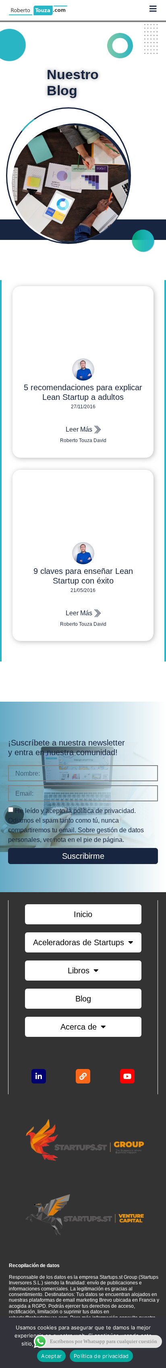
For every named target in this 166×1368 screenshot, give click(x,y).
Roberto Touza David (83, 440)
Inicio (83, 914)
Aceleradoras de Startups (78, 942)
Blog (83, 998)
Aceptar (51, 1356)
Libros (78, 970)
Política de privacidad (101, 1356)
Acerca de (78, 1026)
